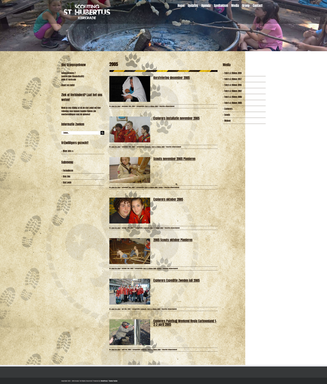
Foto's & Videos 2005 (151, 106)
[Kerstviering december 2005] (129, 89)
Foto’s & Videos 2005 (233, 103)
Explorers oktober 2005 (168, 199)
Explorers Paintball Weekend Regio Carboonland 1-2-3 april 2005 (185, 323)
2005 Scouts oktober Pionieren (172, 240)
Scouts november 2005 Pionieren (174, 158)
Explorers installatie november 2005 (176, 118)
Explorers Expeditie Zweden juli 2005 (176, 280)
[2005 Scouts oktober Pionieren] (129, 251)
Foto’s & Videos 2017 (233, 79)
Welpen (227, 120)
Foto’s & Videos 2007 (233, 91)
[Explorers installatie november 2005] (129, 129)
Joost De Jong (115, 106)
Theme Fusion (113, 381)
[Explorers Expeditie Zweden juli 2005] (129, 292)
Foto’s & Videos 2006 (233, 96)
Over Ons (66, 176)
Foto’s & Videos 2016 (233, 85)
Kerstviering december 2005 (171, 77)
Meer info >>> (68, 151)
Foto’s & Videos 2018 (233, 73)
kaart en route (68, 85)
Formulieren (68, 170)
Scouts (160, 187)
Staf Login (67, 182)
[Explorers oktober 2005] (129, 210)
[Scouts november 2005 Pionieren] (129, 170)
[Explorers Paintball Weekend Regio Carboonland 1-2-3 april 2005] (129, 332)
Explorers (148, 147)
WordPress (104, 381)
